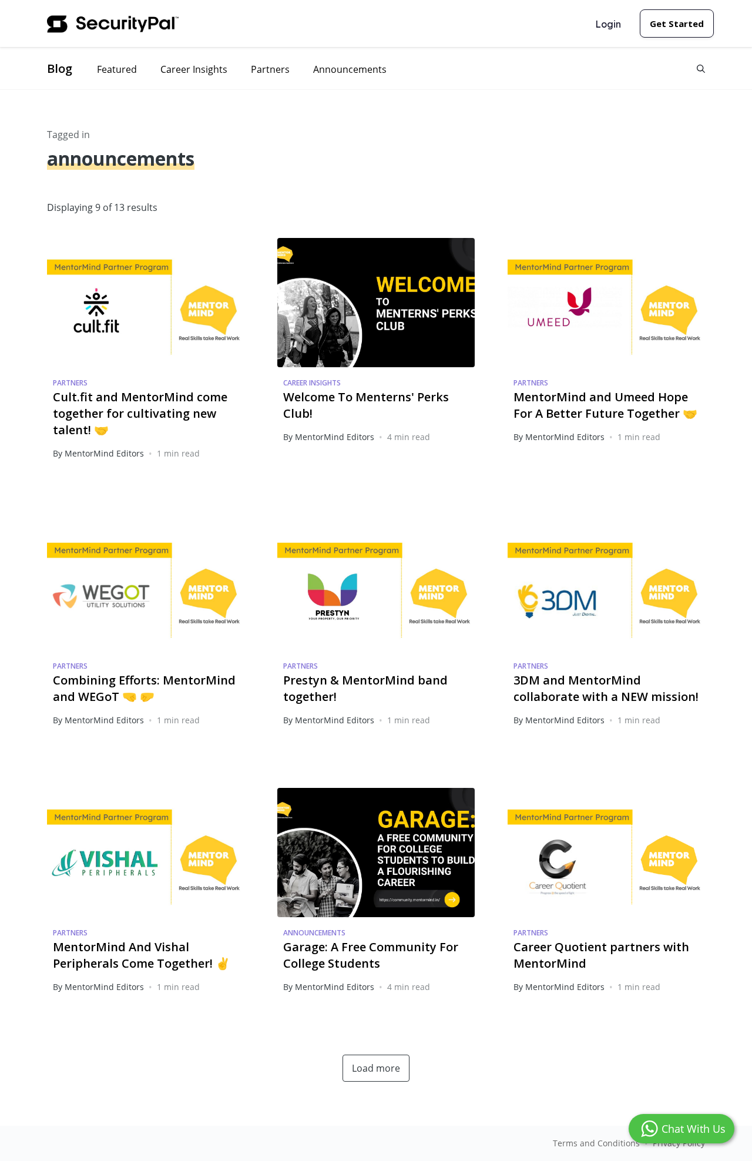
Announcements (350, 69)
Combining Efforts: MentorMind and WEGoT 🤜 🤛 (144, 688)
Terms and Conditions (596, 1143)
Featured (117, 69)
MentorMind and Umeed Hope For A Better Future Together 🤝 (605, 405)
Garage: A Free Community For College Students (370, 955)
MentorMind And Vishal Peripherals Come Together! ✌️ (141, 955)
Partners (270, 69)
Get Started (677, 23)
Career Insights (193, 69)
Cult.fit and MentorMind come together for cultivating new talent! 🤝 (140, 413)
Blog (59, 68)
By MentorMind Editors (98, 453)
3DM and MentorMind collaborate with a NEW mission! (606, 688)
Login (608, 24)
